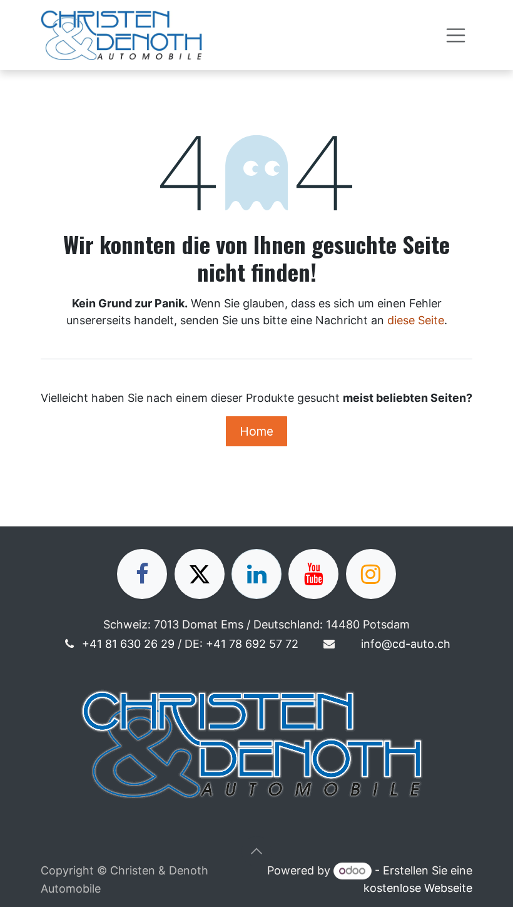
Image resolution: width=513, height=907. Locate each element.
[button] (256, 851)
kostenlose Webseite (417, 887)
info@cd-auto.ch (405, 643)
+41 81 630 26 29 (128, 643)
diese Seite (415, 320)
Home (256, 431)
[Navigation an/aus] (456, 35)
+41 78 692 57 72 (252, 643)
